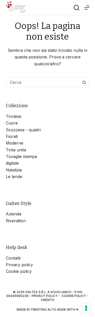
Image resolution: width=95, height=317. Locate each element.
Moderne (14, 143)
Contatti (13, 258)
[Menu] (86, 7)
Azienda (13, 213)
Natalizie (14, 169)
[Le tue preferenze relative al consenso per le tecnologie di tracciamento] (86, 308)
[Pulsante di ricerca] (84, 82)
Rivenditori (16, 220)
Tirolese (13, 116)
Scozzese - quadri (23, 129)
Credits (47, 300)
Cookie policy (19, 271)
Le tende (14, 176)
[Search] (76, 7)
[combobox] (43, 82)
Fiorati (12, 136)
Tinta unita (16, 149)
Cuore (12, 122)
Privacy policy (19, 264)
